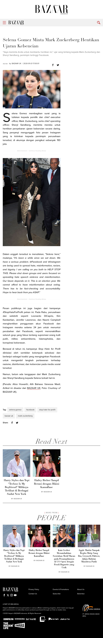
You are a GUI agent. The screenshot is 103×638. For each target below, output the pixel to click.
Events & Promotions (61, 589)
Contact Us (33, 594)
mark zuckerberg (25, 416)
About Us (80, 589)
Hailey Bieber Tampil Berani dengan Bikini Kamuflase (46, 484)
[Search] (98, 22)
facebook (30, 409)
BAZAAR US (18, 499)
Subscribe (57, 594)
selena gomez (15, 409)
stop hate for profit (47, 409)
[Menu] (4, 22)
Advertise (81, 594)
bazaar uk (9, 416)
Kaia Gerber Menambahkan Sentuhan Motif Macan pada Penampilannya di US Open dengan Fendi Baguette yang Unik (64, 559)
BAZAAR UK (16, 63)
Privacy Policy (34, 589)
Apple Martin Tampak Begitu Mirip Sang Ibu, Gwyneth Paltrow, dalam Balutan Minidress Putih (89, 556)
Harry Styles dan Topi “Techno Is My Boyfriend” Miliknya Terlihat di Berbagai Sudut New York (16, 487)
